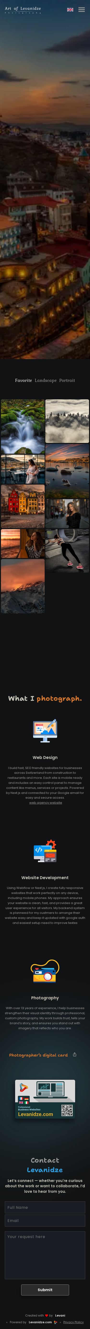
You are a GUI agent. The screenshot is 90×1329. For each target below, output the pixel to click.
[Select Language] (70, 9)
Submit (45, 1290)
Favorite (23, 380)
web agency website (45, 802)
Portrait (67, 380)
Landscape (46, 380)
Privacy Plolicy (73, 1322)
